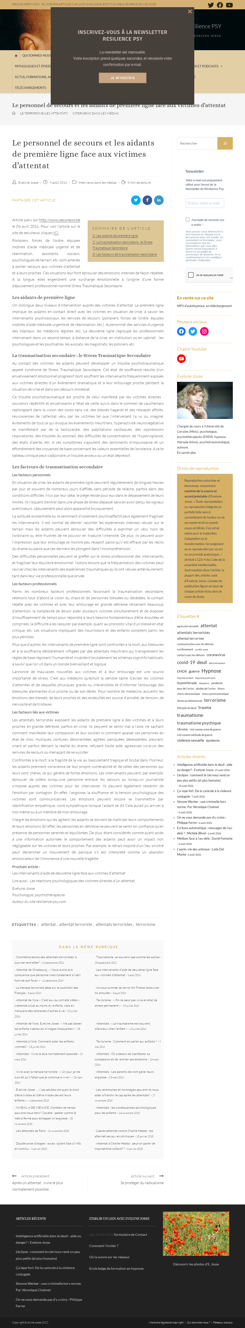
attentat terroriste (75, 924)
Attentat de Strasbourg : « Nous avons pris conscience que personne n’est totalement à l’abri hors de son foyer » (48, 975)
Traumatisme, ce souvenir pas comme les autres (128, 957)
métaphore (204, 683)
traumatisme (190, 715)
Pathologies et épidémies (36, 66)
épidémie (213, 740)
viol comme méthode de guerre (194, 734)
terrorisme (145, 924)
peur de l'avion (185, 688)
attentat (48, 924)
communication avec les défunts (195, 644)
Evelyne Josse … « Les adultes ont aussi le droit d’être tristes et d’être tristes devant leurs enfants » (47, 1095)
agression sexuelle (188, 626)
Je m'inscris (122, 78)
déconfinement (217, 663)
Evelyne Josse (28, 182)
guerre (194, 671)
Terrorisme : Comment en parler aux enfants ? (126, 1041)
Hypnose (211, 671)
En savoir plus (186, 452)
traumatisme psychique (199, 722)
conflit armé (201, 649)
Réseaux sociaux (223, 1322)
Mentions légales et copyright (166, 1322)
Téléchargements (30, 88)
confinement (185, 649)
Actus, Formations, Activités (39, 77)
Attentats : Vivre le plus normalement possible (47, 1054)
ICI (55, 232)
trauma (204, 707)
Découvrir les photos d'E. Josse (196, 1264)
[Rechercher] (225, 143)
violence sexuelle (190, 740)
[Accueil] (16, 55)
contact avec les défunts (191, 655)
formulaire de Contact (130, 1234)
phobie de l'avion (206, 688)
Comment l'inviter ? (103, 1246)
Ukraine (182, 729)
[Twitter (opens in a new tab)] (210, 5)
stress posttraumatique (215, 693)
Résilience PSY (203, 26)
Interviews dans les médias (97, 182)
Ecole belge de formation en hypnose (116, 1268)
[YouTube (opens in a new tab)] (228, 5)
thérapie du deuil (186, 707)
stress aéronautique (188, 693)
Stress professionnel (189, 700)
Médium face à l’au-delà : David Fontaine (205, 838)
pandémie (217, 683)
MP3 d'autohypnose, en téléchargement (204, 306)
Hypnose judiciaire (205, 677)
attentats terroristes (114, 924)
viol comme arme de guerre (205, 729)
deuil (202, 662)
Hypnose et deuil (185, 678)
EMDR (182, 671)
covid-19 (186, 662)
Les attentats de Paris (30, 1131)
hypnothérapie (187, 683)
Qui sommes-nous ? (38, 55)
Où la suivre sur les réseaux (109, 1257)
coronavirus (216, 655)
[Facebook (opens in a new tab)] (219, 5)
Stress (221, 688)
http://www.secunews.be (59, 219)
